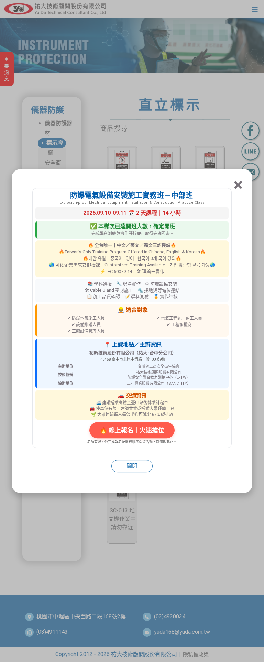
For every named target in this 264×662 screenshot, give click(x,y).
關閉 (132, 466)
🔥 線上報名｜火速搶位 (132, 430)
